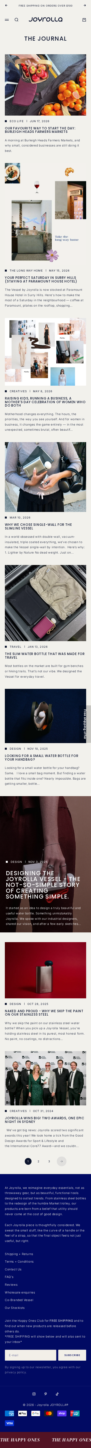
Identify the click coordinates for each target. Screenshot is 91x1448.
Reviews (11, 1284)
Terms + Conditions (19, 1261)
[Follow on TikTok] (57, 1394)
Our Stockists (15, 1308)
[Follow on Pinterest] (46, 1394)
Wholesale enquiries (20, 1292)
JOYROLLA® (59, 1405)
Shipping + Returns (19, 1254)
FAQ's (9, 1277)
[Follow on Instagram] (34, 1394)
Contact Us (13, 1269)
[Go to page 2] (61, 1161)
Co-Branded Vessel (19, 1300)
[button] (85, 724)
